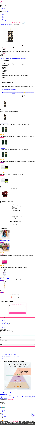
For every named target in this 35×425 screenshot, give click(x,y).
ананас (31, 396)
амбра (4, 57)
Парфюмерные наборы (3, 329)
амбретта (8, 396)
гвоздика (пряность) (2, 58)
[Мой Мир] (2, 407)
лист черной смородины (18, 396)
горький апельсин (29, 397)
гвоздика (22, 397)
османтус (23, 57)
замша (15, 396)
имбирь (25, 397)
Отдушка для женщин (4, 319)
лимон (31, 394)
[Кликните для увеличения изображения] (10, 35)
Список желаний (4, 9)
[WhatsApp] (3, 407)
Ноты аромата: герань (19, 58)
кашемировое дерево (26, 395)
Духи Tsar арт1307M (2, 148)
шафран (8, 57)
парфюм (18, 209)
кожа (23, 58)
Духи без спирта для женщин (5, 323)
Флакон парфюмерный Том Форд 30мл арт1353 (5, 240)
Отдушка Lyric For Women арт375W (4, 200)
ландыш (17, 57)
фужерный (14, 57)
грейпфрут (33, 396)
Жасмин (16, 58)
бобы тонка (17, 394)
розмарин (6, 58)
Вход (2, 414)
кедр (12, 57)
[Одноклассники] (1, 407)
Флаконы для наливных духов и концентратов (6, 330)
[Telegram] (4, 407)
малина (32, 397)
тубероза (4, 397)
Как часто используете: (11, 305)
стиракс (6, 396)
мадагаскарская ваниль (6, 398)
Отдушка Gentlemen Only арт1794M (4, 278)
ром (11, 397)
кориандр (10, 57)
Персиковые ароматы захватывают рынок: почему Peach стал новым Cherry (10, 356)
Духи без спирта (3, 322)
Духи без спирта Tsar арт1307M (4, 160)
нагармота (10, 396)
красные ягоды (6, 397)
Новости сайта (3, 410)
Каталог (5, 24)
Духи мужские (3, 327)
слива (12, 395)
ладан (27, 397)
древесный (25, 58)
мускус (8, 58)
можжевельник (29, 395)
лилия (32, 395)
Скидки (3, 409)
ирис (27, 58)
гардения (11, 396)
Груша (14, 397)
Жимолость (24, 397)
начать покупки (7, 11)
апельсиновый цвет (9, 397)
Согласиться (30, 423)
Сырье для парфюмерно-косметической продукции (6, 331)
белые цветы (4, 395)
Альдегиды (23, 395)
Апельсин (14, 395)
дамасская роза (1, 395)
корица (14, 58)
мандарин (14, 392)
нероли (12, 397)
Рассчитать (17, 313)
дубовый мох (29, 57)
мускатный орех (19, 397)
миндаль (4, 396)
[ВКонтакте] (0, 407)
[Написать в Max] (33, 415)
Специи (10, 395)
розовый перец (29, 396)
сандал (6, 57)
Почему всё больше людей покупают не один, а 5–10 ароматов (9, 354)
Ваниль (10, 58)
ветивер (32, 57)
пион (19, 395)
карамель (6, 395)
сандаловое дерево (16, 397)
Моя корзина (3, 415)
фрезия (16, 395)
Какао (31, 395)
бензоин (21, 395)
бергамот (27, 57)
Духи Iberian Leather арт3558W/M (4, 123)
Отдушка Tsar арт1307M (3, 135)
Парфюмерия (2, 24)
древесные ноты (2, 398)
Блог (2, 411)
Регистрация (3, 8)
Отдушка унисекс (9, 24)
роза (12, 58)
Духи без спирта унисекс (4, 324)
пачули (2, 57)
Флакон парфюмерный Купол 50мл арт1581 (5, 253)
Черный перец (18, 395)
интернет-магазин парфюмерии (14, 421)
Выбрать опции (2, 137)
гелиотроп (13, 396)
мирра (5, 396)
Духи (1, 325)
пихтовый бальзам (20, 57)
